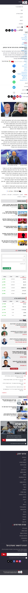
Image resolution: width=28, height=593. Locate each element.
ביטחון (21, 194)
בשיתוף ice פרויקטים (13, 402)
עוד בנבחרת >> (14, 368)
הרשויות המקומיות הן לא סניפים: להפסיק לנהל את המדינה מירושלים (18, 339)
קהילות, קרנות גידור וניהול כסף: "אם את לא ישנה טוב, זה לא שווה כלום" (9, 241)
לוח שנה (24, 522)
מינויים (24, 497)
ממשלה (24, 196)
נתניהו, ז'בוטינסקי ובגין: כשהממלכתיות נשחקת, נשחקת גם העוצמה (19, 332)
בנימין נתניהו (16, 194)
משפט (24, 474)
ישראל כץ (4, 194)
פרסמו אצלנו (24, 538)
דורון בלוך (25, 61)
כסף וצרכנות (23, 465)
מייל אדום (25, 540)
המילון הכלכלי (23, 507)
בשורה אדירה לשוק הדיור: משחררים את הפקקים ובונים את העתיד (18, 324)
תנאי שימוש (24, 531)
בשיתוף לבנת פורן (13, 409)
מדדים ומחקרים (22, 477)
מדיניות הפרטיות (23, 535)
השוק (21, 4)
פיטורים (19, 196)
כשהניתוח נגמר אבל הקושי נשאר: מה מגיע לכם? (9, 407)
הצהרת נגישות (23, 533)
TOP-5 (24, 514)
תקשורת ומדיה (22, 462)
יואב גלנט (9, 194)
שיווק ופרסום (23, 472)
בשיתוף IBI (15, 243)
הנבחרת (20, 2)
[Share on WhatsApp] (14, 82)
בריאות (24, 504)
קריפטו (24, 484)
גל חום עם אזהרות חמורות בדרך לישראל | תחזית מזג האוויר (10, 227)
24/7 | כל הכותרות (20, 373)
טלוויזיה (24, 489)
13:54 (25, 389)
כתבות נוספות (22, 397)
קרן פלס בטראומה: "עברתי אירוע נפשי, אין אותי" (14, 387)
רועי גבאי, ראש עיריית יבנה (21, 342)
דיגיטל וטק (23, 470)
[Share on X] (14, 71)
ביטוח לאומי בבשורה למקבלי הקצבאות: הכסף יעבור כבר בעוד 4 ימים (9, 213)
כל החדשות (4, 392)
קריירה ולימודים (22, 494)
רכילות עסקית (23, 482)
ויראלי (24, 487)
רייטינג (24, 499)
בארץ (25, 43)
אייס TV (24, 517)
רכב (25, 502)
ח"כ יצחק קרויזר (23, 327)
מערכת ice (15, 207)
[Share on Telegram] (14, 87)
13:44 (25, 379)
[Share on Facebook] (14, 65)
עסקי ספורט (23, 492)
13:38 (25, 375)
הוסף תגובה (6, 268)
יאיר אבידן (25, 334)
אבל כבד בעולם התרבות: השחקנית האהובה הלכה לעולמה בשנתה (9, 234)
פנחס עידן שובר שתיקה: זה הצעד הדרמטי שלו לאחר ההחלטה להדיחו (9, 205)
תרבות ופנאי (23, 509)
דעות (22, 10)
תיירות (24, 512)
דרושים (24, 519)
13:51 (25, 383)
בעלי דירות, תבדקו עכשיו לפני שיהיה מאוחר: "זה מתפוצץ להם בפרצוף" (9, 400)
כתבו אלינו (24, 528)
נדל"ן (25, 467)
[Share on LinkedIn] (14, 76)
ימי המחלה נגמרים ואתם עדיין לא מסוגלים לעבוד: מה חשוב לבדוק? (9, 414)
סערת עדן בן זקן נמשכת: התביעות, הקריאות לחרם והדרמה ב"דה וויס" (9, 219)
